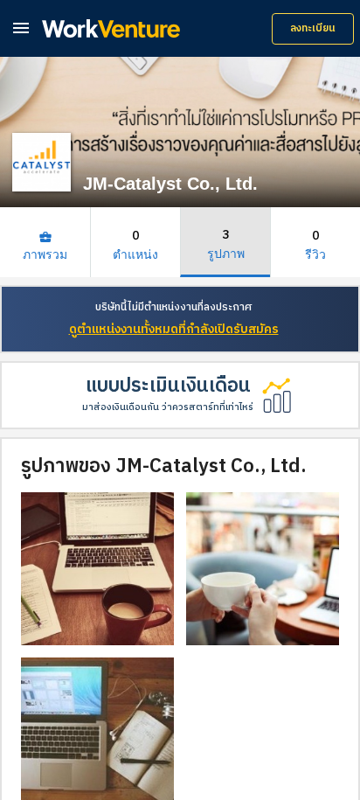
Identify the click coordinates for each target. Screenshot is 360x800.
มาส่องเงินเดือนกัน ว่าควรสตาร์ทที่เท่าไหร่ (167, 407)
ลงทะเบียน (313, 28)
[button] (21, 27)
